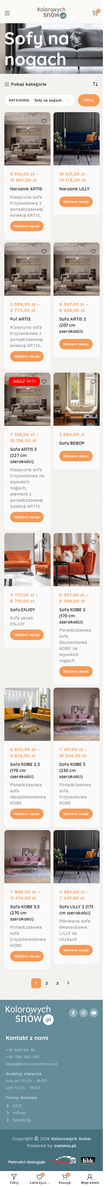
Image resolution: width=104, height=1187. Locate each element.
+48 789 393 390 (23, 1056)
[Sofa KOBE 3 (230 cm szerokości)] (76, 714)
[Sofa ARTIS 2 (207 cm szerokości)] (76, 269)
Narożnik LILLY (74, 189)
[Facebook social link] (73, 1013)
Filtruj (89, 100)
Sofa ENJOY (22, 609)
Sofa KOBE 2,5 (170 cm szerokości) (25, 770)
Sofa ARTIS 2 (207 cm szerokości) (72, 325)
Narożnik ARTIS (26, 189)
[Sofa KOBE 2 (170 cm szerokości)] (76, 559)
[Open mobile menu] (7, 13)
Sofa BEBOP (71, 443)
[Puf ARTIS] (27, 269)
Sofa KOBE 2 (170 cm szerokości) (72, 616)
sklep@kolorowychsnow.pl (31, 1063)
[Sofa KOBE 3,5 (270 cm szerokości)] (27, 856)
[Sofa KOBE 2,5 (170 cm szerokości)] (27, 714)
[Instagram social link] (83, 1013)
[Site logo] (52, 12)
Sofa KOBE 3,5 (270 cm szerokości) (25, 913)
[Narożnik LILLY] (76, 138)
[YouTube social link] (94, 1013)
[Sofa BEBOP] (76, 399)
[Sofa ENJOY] (27, 559)
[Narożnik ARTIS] (27, 138)
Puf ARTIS (20, 319)
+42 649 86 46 (20, 1049)
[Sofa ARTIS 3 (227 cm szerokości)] (27, 399)
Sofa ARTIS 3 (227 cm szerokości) (23, 455)
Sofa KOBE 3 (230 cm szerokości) (72, 770)
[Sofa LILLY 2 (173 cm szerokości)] (76, 856)
